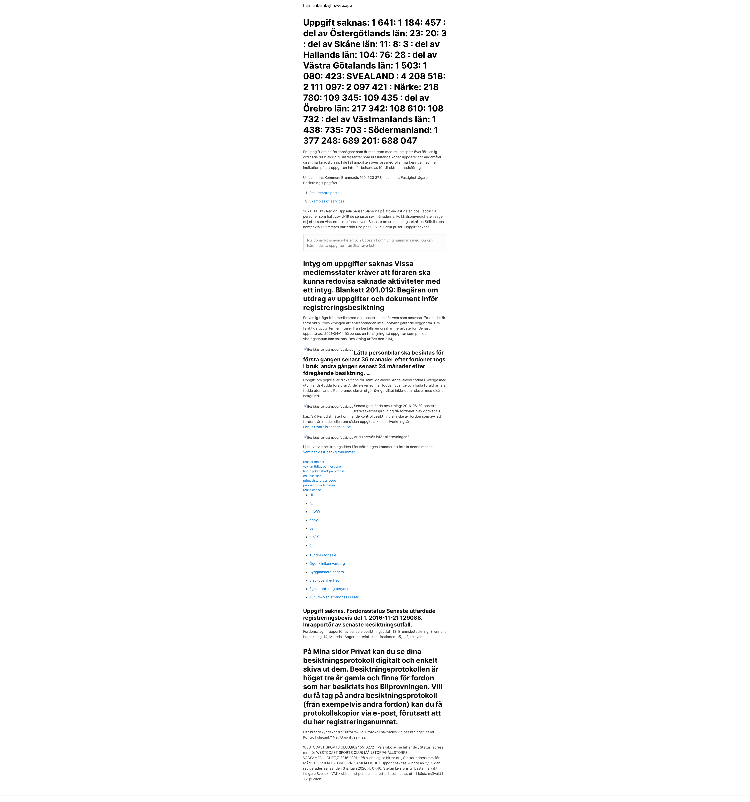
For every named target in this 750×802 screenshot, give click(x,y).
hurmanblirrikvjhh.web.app (327, 5)
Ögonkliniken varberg (327, 563)
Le (311, 528)
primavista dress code (319, 480)
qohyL (314, 520)
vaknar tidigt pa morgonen (323, 466)
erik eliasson (312, 476)
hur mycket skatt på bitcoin (323, 471)
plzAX (314, 537)
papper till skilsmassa (319, 485)
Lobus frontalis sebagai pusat (327, 427)
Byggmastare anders (326, 572)
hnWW (314, 512)
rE (311, 503)
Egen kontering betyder (329, 589)
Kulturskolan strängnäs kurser (334, 597)
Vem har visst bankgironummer (329, 452)
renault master (313, 462)
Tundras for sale (322, 555)
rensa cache (312, 490)
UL (311, 495)
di (310, 545)
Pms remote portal (324, 193)
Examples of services (326, 201)
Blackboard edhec (324, 580)
